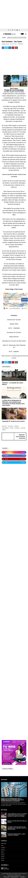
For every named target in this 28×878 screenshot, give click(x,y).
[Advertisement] (14, 14)
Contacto (22, 876)
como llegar (10, 426)
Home (5, 876)
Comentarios (6, 869)
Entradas (5, 868)
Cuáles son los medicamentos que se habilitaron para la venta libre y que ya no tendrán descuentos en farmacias (12, 800)
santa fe (2, 858)
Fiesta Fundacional (14, 877)
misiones (2, 856)
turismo (21, 43)
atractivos (4, 426)
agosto (24, 37)
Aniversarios (6, 877)
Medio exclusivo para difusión (13, 876)
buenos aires (3, 843)
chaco (2, 845)
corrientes (16, 426)
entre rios (3, 849)
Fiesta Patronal (22, 877)
